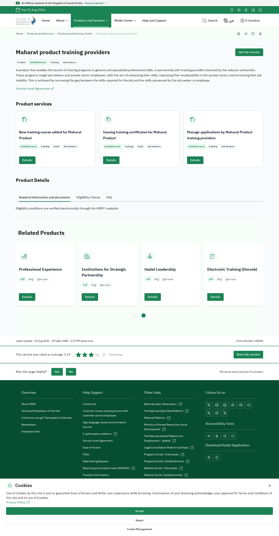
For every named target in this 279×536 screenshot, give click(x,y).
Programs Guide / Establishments (164, 461)
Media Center (123, 20)
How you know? (94, 3)
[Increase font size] (253, 10)
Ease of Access (92, 448)
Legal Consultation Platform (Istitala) (166, 448)
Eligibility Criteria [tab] (88, 197)
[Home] (26, 20)
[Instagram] (217, 405)
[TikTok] (217, 413)
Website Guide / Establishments (163, 475)
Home (46, 20)
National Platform (154, 418)
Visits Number (244, 341)
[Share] (246, 34)
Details (27, 160)
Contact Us (89, 404)
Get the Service (249, 52)
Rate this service (248, 354)
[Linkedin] (225, 405)
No (71, 371)
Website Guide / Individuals (160, 468)
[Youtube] (241, 405)
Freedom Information (96, 475)
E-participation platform (97, 434)
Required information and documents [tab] (44, 197)
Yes (57, 371)
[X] (209, 405)
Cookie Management (139, 529)
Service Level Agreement (98, 441)
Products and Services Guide (75, 34)
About (60, 20)
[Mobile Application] (232, 10)
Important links (30, 432)
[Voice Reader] (246, 10)
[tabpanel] (139, 208)
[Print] (238, 34)
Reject (140, 520)
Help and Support (154, 20)
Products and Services (89, 20)
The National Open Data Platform (163, 411)
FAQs (86, 454)
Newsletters (28, 425)
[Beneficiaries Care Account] (209, 413)
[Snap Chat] (249, 405)
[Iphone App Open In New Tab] (217, 457)
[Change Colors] (239, 10)
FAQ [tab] (109, 197)
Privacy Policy (15, 502)
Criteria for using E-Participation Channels (46, 418)
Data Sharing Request (95, 461)
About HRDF (28, 404)
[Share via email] (253, 34)
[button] (210, 20)
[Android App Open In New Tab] (209, 457)
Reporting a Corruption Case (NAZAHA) (106, 468)
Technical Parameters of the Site (40, 411)
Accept (139, 511)
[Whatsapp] (233, 405)
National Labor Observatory (160, 404)
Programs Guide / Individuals (161, 454)
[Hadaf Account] (225, 413)
